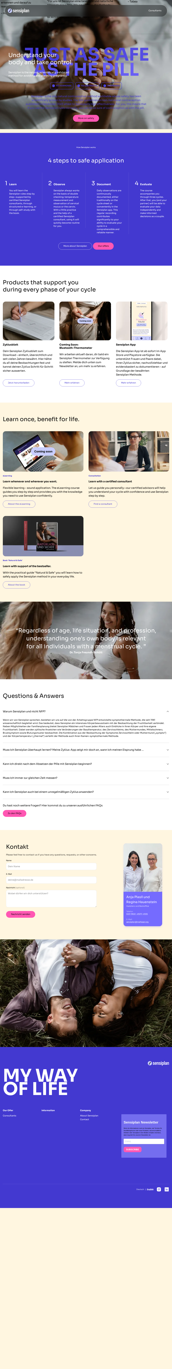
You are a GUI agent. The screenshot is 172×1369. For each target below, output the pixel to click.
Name (8, 860)
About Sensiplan (89, 1115)
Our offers (103, 246)
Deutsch (140, 1189)
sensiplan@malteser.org (137, 922)
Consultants (9, 1115)
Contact (84, 1119)
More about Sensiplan (75, 246)
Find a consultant (103, 504)
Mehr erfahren (71, 382)
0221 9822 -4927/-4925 (137, 914)
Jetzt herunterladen (18, 382)
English (150, 1189)
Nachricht (15, 888)
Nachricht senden (20, 914)
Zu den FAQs (14, 813)
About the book (16, 584)
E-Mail (9, 874)
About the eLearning (19, 504)
